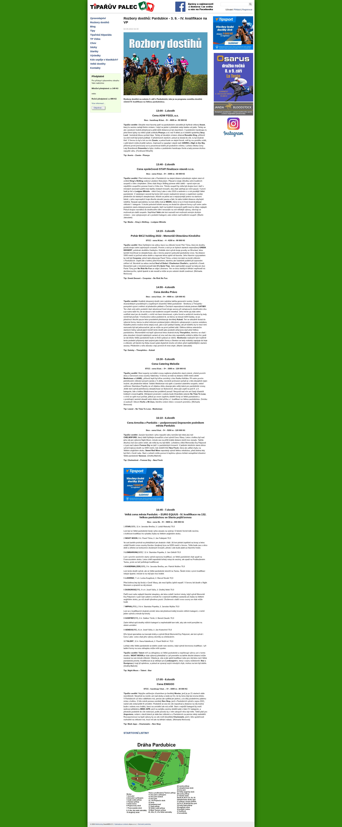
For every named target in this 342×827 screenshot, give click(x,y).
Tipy (92, 30)
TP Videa (95, 39)
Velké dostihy (98, 63)
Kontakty (95, 68)
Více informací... (98, 103)
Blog (93, 26)
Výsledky (95, 55)
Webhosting (99, 824)
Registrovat (247, 9)
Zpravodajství (98, 18)
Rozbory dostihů (99, 22)
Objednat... (98, 108)
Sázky (93, 47)
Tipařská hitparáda (101, 35)
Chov (93, 43)
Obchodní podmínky (144, 824)
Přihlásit (237, 9)
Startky (94, 51)
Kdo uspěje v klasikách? (104, 59)
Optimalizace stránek (121, 824)
